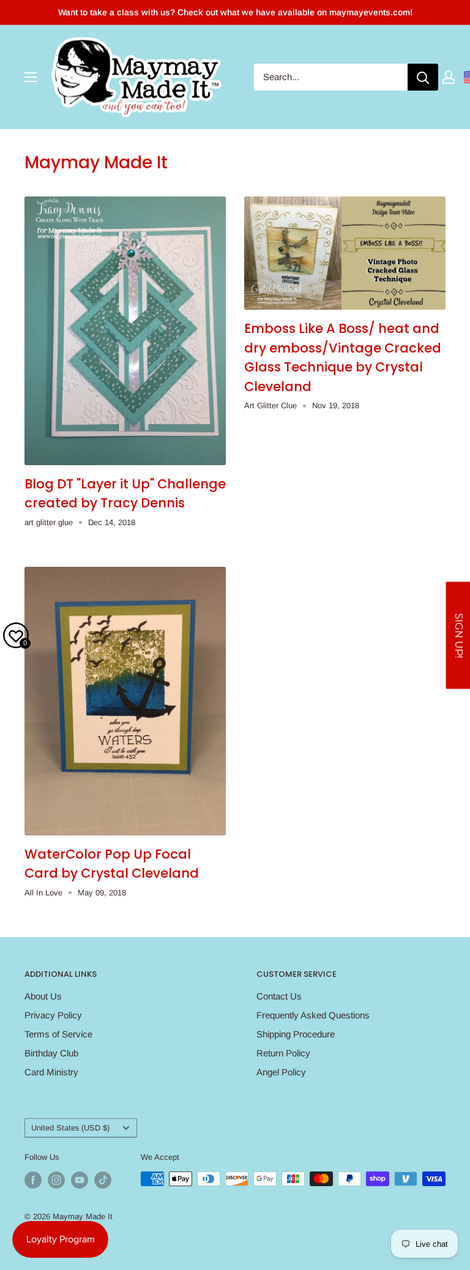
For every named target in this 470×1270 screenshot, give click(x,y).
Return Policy (283, 1053)
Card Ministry (51, 1072)
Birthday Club (51, 1053)
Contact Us (279, 996)
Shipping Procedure (295, 1034)
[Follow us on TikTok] (102, 1180)
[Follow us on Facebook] (33, 1180)
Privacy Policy (53, 1015)
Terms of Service (58, 1034)
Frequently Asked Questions (313, 1015)
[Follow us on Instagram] (56, 1180)
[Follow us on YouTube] (79, 1180)
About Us (43, 996)
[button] (458, 635)
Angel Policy (281, 1072)
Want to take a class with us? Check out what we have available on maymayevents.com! (235, 12)
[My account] (448, 77)
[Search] (423, 77)
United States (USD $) (70, 1127)
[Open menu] (30, 77)
